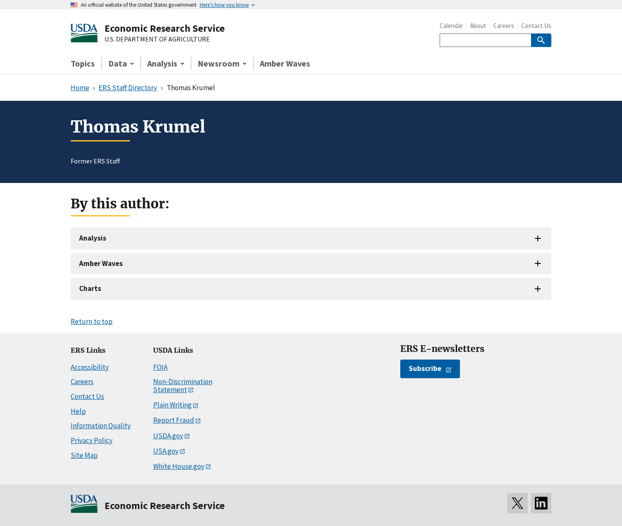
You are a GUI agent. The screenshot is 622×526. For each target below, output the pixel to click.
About (478, 25)
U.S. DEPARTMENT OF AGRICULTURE (157, 39)
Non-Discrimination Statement (182, 385)
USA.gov (166, 451)
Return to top (92, 321)
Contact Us (536, 25)
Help (78, 411)
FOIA (160, 367)
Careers (503, 25)
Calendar (451, 25)
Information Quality (101, 425)
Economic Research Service (165, 28)
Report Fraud (173, 420)
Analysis (92, 238)
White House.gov (178, 466)
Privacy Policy (92, 440)
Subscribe (425, 368)
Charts (90, 288)
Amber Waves (285, 63)
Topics (83, 63)
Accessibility (90, 367)
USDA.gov (168, 435)
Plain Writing (172, 405)
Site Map (84, 455)
